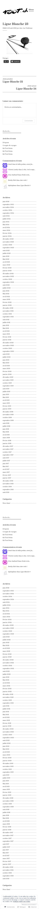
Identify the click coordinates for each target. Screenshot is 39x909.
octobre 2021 (7, 314)
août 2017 (6, 458)
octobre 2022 (7, 279)
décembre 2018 (8, 412)
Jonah (10, 164)
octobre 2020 (7, 348)
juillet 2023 (7, 253)
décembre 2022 (8, 273)
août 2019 (6, 389)
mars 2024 (6, 230)
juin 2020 (6, 360)
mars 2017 (6, 472)
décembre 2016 (8, 481)
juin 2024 (6, 222)
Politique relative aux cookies (21, 901)
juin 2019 (6, 394)
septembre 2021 (8, 317)
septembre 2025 (8, 204)
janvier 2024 (7, 236)
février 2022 (7, 302)
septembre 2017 (8, 455)
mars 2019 (6, 403)
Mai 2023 (6, 259)
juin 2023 (6, 256)
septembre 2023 (8, 247)
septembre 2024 (8, 213)
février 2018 (7, 440)
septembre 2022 (8, 282)
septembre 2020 (8, 351)
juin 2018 (6, 429)
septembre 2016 (8, 489)
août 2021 (6, 319)
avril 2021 (6, 331)
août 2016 (6, 492)
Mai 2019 (6, 397)
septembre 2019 (8, 386)
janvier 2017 (7, 478)
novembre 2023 (8, 242)
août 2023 (6, 250)
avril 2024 (6, 227)
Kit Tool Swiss (7, 148)
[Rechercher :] (12, 131)
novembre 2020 (8, 345)
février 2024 (7, 233)
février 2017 (7, 475)
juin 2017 (6, 463)
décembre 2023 (8, 239)
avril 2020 (6, 366)
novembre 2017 (8, 449)
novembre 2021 (8, 311)
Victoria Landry (13, 169)
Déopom (6, 142)
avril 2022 (6, 296)
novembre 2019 (8, 380)
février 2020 (7, 371)
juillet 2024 (7, 219)
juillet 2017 (6, 461)
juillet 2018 (6, 426)
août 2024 (6, 216)
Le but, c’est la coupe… (28, 169)
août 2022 (6, 285)
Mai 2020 (6, 363)
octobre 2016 (7, 486)
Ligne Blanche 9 (25, 185)
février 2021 (7, 337)
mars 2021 (6, 334)
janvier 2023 (7, 271)
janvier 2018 (7, 443)
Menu (31, 10)
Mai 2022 (6, 294)
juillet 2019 (6, 391)
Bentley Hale (12, 180)
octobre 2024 (7, 210)
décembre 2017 (8, 446)
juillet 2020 (7, 357)
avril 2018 (6, 435)
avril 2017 (6, 469)
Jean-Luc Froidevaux (25, 28)
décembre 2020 (8, 343)
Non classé (6, 503)
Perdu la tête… (26, 175)
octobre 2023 (7, 245)
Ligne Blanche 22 (13, 80)
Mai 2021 (6, 328)
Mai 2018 (6, 432)
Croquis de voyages (9, 145)
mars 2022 (6, 299)
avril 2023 (6, 262)
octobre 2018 (7, 417)
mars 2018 (6, 437)
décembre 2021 (8, 308)
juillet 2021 (6, 322)
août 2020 (6, 354)
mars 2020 (6, 368)
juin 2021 (6, 325)
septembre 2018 (8, 420)
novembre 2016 (8, 484)
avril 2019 (6, 400)
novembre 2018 (8, 414)
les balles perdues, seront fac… (24, 164)
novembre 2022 (8, 276)
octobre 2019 (7, 383)
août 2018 (6, 423)
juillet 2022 (7, 288)
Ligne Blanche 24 (26, 87)
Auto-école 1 (23, 180)
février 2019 (7, 406)
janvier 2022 (7, 305)
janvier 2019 (7, 409)
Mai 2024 (6, 224)
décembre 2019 (8, 377)
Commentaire (29, 120)
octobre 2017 (7, 452)
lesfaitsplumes (12, 185)
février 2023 (7, 268)
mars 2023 (6, 265)
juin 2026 (6, 201)
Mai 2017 (6, 466)
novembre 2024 (8, 207)
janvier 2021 (7, 340)
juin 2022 (6, 291)
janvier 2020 (7, 374)
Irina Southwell (13, 175)
